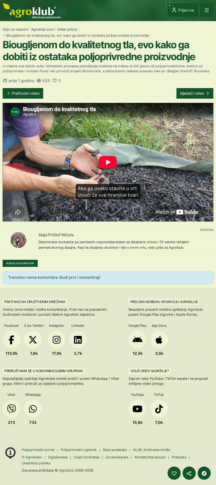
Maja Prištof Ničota (55, 234)
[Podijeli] (189, 473)
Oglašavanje (57, 457)
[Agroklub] (32, 10)
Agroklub (66, 470)
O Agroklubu (32, 457)
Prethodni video (25, 93)
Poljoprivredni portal (38, 450)
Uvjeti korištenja (86, 457)
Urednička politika (36, 463)
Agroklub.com (42, 29)
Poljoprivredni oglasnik (79, 450)
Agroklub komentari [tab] (20, 263)
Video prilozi (67, 29)
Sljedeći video (192, 93)
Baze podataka (115, 450)
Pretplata (179, 457)
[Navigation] (206, 10)
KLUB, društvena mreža (151, 450)
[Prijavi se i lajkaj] (174, 473)
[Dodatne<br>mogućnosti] (204, 473)
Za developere (117, 457)
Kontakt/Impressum (150, 457)
